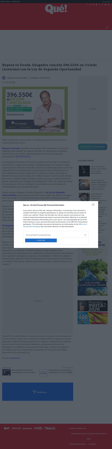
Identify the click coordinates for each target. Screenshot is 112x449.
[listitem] (56, 219)
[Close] (94, 189)
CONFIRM (41, 256)
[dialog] (56, 224)
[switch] (83, 223)
